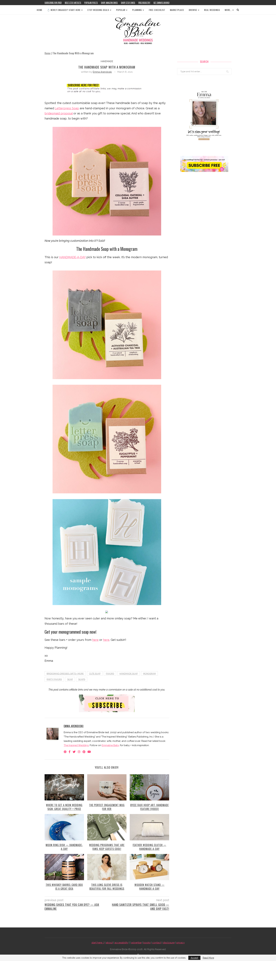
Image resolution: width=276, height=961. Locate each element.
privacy (180, 942)
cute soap (94, 673)
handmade (107, 61)
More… (228, 10)
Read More (208, 958)
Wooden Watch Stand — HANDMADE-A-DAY (149, 887)
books (146, 942)
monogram (149, 673)
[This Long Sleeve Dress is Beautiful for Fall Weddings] (107, 867)
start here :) (98, 942)
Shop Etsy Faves (128, 2)
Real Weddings (212, 10)
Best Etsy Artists (73, 2)
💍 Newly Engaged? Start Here (63, 10)
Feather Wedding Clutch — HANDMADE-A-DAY (149, 847)
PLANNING (137, 10)
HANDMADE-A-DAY (72, 257)
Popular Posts (91, 2)
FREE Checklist (157, 10)
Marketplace (177, 10)
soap (70, 679)
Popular (120, 10)
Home (39, 10)
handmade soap (128, 673)
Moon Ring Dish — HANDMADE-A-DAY (64, 847)
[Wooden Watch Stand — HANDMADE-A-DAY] (149, 867)
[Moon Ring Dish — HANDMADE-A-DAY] (64, 827)
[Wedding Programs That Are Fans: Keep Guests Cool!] (107, 827)
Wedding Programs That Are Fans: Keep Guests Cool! (106, 847)
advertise (136, 942)
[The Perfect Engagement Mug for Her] (107, 787)
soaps (81, 679)
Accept (194, 958)
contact (156, 942)
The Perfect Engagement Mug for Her (107, 807)
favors (110, 673)
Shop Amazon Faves (109, 2)
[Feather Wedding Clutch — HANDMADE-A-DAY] (149, 827)
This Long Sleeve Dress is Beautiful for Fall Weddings (106, 887)
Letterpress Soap (67, 108)
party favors (54, 679)
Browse (193, 10)
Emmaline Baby (110, 745)
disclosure (169, 942)
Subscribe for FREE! (53, 2)
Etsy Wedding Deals (98, 10)
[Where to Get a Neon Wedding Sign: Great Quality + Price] (64, 787)
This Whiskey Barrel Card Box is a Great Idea (64, 887)
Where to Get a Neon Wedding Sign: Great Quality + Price (64, 807)
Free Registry (144, 2)
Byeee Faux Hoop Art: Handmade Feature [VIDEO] (149, 807)
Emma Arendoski (102, 71)
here (95, 639)
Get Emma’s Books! (161, 2)
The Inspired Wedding (76, 745)
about (109, 942)
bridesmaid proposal (59, 113)
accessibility (121, 942)
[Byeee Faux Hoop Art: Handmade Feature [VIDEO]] (149, 787)
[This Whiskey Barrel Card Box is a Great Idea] (64, 867)
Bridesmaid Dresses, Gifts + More (65, 673)
